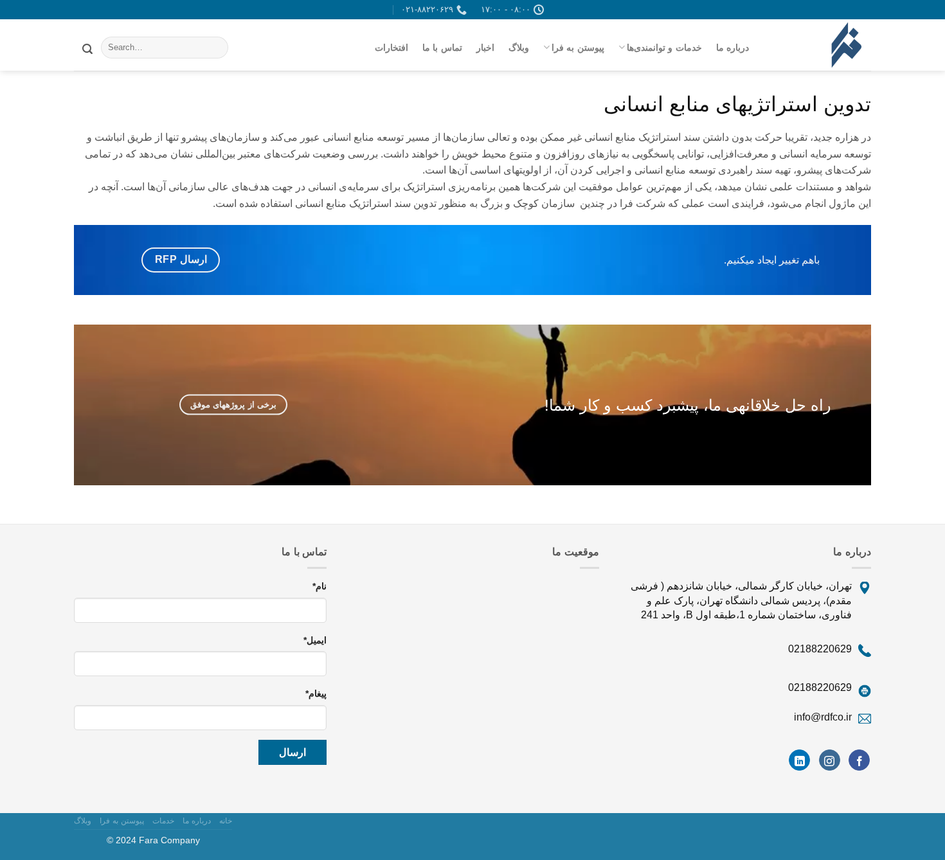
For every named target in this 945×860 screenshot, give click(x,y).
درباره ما (732, 47)
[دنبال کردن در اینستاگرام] (829, 760)
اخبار (485, 47)
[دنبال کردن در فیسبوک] (859, 760)
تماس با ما (442, 47)
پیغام (316, 693)
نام (319, 586)
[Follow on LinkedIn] (799, 760)
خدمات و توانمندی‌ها (664, 47)
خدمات (163, 820)
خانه (225, 820)
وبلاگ (519, 47)
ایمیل (315, 640)
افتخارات (391, 47)
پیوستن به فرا (578, 47)
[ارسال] (87, 47)
